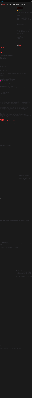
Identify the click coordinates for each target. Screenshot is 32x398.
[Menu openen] (31, 1)
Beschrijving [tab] (2, 47)
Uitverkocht (20, 45)
